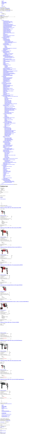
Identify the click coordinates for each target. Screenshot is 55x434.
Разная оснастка (5, 163)
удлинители (4, 169)
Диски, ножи (6, 156)
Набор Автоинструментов (6, 168)
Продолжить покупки (3, 430)
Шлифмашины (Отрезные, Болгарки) (8, 85)
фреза (5, 126)
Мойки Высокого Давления (6, 80)
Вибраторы (4, 50)
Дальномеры (6, 66)
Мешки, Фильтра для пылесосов (7, 146)
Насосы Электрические (6, 79)
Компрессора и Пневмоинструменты (6, 83)
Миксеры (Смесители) (6, 51)
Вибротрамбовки (5, 49)
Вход (2, 5)
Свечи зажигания (7, 153)
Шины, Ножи (6, 155)
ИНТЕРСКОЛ (3, 190)
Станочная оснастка (5, 105)
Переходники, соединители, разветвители (8, 89)
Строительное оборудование (5, 37)
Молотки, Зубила (5, 91)
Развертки (6, 120)
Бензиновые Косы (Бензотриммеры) (7, 77)
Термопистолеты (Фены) (6, 61)
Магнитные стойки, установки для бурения (8, 35)
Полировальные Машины (6, 74)
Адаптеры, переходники (8, 102)
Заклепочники (5, 70)
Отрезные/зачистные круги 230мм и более (10, 132)
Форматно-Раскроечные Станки (7, 26)
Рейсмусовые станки (6, 23)
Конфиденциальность (4, 408)
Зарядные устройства (7, 143)
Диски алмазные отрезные (8, 137)
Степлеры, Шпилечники (6, 93)
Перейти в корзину (2, 431)
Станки (3, 410)
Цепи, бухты (6, 154)
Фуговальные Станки (6, 20)
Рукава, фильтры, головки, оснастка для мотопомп (9, 162)
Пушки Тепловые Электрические (7, 182)
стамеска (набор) (5, 178)
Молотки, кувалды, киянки (6, 175)
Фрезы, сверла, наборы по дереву (7, 122)
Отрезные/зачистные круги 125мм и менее (10, 130)
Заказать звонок (8, 420)
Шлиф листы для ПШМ (8, 134)
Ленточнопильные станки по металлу (8, 28)
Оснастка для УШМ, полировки (7, 149)
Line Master (4, 165)
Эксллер (1, 7)
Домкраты (6, 47)
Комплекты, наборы (7, 144)
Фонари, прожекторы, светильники (7, 75)
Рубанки (4, 62)
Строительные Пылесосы (6, 39)
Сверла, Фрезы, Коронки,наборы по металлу (9, 117)
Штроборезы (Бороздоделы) (6, 55)
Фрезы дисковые (7, 123)
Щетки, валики (7, 111)
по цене (6, 206)
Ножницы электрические (6, 68)
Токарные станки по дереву (6, 22)
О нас (2, 1)
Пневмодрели (5, 94)
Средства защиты (7, 157)
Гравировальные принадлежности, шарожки (9, 164)
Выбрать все (2, 188)
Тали (5, 45)
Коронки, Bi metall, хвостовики (9, 119)
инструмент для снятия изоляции (7, 177)
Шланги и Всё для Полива (6, 81)
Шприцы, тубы (5, 87)
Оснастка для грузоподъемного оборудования (9, 159)
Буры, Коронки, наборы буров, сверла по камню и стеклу (10, 96)
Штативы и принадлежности (8, 67)
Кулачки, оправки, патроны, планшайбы (10, 108)
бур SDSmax (6, 97)
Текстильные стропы (7, 160)
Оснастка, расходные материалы (6, 95)
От (0, 191)
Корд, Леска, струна (7, 152)
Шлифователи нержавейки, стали (7, 69)
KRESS (2, 189)
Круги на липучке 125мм (8, 128)
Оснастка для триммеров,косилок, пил (8, 151)
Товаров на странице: (3, 205)
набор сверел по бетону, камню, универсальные (11, 103)
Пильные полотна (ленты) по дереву (9, 109)
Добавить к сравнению (3, 215)
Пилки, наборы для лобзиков (8, 148)
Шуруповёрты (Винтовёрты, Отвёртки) (8, 56)
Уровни (4, 167)
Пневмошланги (5, 90)
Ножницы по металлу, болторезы (7, 166)
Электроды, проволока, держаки (9, 41)
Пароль (1, 425)
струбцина (4, 174)
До (0, 192)
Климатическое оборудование (5, 416)
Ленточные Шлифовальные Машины (8, 71)
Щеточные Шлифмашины (6, 52)
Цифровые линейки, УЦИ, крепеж (9, 112)
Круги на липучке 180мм (8, 129)
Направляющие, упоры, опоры (9, 107)
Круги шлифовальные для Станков (9, 133)
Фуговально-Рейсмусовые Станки (7, 24)
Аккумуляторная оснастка (6, 142)
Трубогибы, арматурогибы (6, 29)
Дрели (4, 58)
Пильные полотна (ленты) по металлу (9, 110)
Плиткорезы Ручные (5, 43)
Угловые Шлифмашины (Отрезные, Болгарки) (9, 59)
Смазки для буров (7, 104)
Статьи (3, 4)
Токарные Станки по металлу (7, 31)
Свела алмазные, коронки (8, 101)
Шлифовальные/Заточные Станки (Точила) (8, 27)
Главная (1, 184)
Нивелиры (6, 65)
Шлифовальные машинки (6, 86)
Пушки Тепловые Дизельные (7, 180)
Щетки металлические (6, 150)
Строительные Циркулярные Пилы (7, 21)
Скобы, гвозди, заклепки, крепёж (7, 113)
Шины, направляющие (8, 140)
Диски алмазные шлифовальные (9, 139)
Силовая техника (4, 82)
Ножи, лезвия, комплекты (6, 136)
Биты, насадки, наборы (6, 141)
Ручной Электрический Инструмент (9, 184)
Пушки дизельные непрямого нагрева (9, 181)
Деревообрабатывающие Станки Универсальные (9, 25)
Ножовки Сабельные (6, 63)
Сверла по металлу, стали (8, 118)
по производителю (9, 206)
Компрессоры (5, 84)
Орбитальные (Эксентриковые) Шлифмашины (9, 73)
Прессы (4, 33)
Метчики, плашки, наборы (8, 121)
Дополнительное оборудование (9, 161)
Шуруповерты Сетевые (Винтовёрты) (9, 57)
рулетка (4, 176)
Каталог (3, 184)
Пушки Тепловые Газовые (6, 179)
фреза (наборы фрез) (7, 125)
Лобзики (4, 60)
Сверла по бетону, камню (8, 100)
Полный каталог (2, 15)
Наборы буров (6, 99)
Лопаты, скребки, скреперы (6, 171)
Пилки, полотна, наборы (6, 147)
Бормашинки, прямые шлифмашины (8, 88)
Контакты (3, 3)
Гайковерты (4, 64)
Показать (1, 197)
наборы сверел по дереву (8, 124)
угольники (4, 173)
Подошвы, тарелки (7, 135)
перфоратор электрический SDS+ (9, 53)
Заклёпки (6, 115)
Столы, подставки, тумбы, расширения (10, 106)
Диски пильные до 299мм (8, 138)
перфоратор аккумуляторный (8, 54)
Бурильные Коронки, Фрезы (8, 98)
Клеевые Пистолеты (5, 72)
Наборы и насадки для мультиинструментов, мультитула (10, 158)
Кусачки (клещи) (5, 170)
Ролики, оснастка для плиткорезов (7, 145)
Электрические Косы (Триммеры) (7, 78)
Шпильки (6, 116)
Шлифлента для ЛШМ (8, 127)
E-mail (1, 424)
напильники (4, 172)
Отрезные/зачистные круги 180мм (9, 131)
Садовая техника (4, 76)
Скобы (5, 114)
